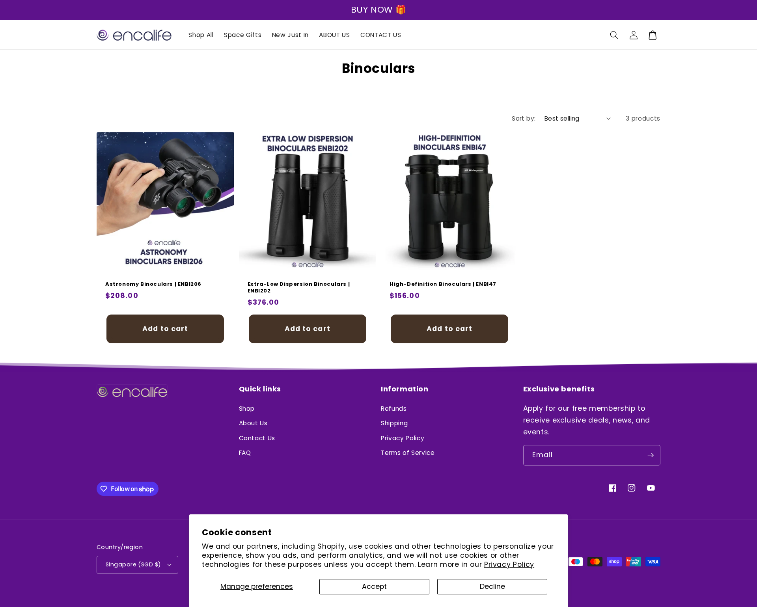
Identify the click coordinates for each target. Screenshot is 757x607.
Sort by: (524, 118)
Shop (247, 408)
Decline (492, 586)
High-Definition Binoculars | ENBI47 (443, 284)
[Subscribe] (650, 455)
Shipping (394, 423)
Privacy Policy (509, 564)
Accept (374, 586)
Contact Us (257, 438)
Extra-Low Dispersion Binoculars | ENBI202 (299, 288)
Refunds (394, 408)
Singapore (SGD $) (133, 564)
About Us (253, 423)
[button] (614, 35)
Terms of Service (408, 453)
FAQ (245, 453)
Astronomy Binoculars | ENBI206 (153, 284)
